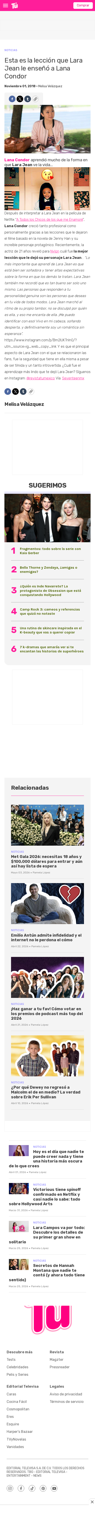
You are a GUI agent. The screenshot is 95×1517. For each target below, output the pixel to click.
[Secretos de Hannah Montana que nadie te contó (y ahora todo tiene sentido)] (19, 1264)
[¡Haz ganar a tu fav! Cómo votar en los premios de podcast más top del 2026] (47, 977)
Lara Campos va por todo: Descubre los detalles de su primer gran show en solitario (47, 1234)
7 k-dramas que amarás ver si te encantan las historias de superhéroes (52, 649)
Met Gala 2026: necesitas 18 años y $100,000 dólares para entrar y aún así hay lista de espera (46, 861)
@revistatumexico (41, 378)
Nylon (54, 251)
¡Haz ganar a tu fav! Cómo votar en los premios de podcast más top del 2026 (47, 1013)
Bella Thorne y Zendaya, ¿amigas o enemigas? (48, 569)
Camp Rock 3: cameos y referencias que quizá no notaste (50, 611)
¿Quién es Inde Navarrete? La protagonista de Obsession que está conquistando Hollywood (50, 590)
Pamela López (41, 872)
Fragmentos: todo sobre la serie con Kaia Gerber (50, 551)
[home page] (14, 5)
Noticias (10, 50)
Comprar (83, 5)
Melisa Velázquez (50, 86)
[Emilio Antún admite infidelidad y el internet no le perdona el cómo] (47, 903)
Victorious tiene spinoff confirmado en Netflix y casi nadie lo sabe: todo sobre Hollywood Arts (45, 1196)
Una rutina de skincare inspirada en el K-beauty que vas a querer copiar (51, 630)
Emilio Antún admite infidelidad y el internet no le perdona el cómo (46, 938)
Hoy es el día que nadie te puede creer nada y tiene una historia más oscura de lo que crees (46, 1158)
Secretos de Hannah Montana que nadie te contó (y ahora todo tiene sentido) (47, 1272)
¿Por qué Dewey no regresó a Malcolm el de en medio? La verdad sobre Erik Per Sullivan (45, 1092)
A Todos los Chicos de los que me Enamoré (49, 219)
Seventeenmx (73, 378)
